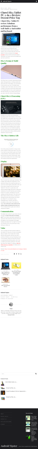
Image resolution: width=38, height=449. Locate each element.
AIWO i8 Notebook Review (5, 286)
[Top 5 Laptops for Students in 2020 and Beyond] (5, 265)
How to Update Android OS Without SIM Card (34, 438)
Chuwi (2, 9)
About (2, 413)
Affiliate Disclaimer (6, 421)
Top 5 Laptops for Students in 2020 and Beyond (6, 273)
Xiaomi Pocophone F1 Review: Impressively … (16, 391)
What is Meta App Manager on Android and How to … (34, 424)
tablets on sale (13, 9)
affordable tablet (7, 295)
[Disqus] (11, 330)
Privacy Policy (4, 416)
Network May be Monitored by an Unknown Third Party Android (34, 431)
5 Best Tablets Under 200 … (11, 382)
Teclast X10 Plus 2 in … (11, 397)
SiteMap (3, 424)
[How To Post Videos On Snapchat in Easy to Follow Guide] (16, 265)
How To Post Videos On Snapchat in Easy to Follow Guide (16, 273)
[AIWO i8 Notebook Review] (5, 280)
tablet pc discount (7, 298)
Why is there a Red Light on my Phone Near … (34, 418)
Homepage (6, 9)
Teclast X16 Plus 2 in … (11, 388)
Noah (11, 308)
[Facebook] (36, 1)
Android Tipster (7, 1)
